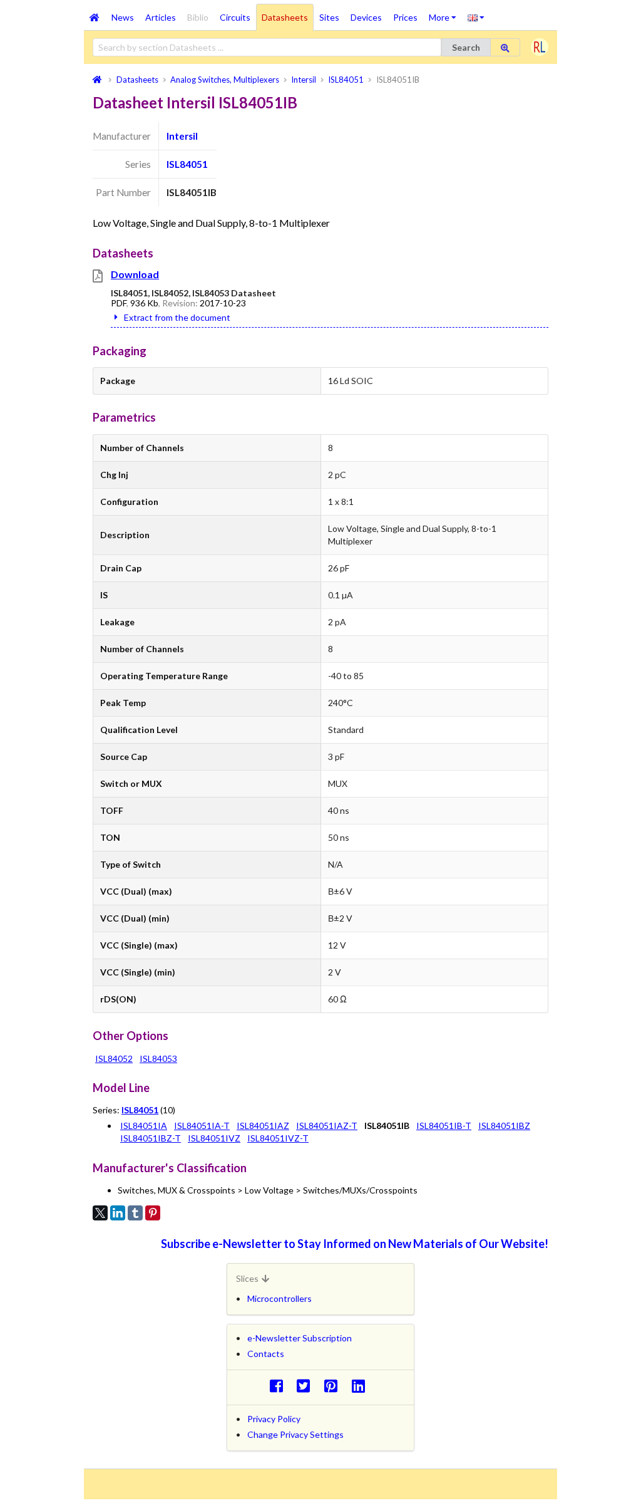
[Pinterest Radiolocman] (334, 1385)
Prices (405, 17)
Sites (329, 17)
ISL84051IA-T (202, 1125)
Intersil (182, 136)
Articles (160, 17)
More (445, 13)
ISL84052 (114, 1058)
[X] (100, 1212)
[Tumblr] (135, 1212)
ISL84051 (187, 164)
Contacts (265, 1353)
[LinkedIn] (117, 1212)
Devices (366, 17)
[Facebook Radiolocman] (279, 1385)
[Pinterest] (152, 1212)
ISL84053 (158, 1058)
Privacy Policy (273, 1418)
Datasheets (285, 17)
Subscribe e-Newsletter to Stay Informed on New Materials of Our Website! (354, 1244)
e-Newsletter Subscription (299, 1338)
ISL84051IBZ (504, 1125)
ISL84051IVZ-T (278, 1138)
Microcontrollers (279, 1298)
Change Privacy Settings (295, 1434)
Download (135, 274)
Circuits (235, 17)
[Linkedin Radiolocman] (361, 1385)
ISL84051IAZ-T (326, 1125)
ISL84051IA (143, 1125)
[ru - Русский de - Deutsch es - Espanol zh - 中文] (476, 17)
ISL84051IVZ (214, 1138)
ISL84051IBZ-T (150, 1138)
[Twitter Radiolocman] (307, 1385)
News (122, 17)
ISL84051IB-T (443, 1125)
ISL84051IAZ (263, 1125)
